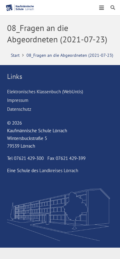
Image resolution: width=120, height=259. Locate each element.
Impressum (17, 100)
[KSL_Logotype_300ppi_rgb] (20, 7)
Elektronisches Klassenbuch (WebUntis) (45, 92)
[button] (101, 7)
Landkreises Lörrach (58, 170)
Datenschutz (19, 109)
